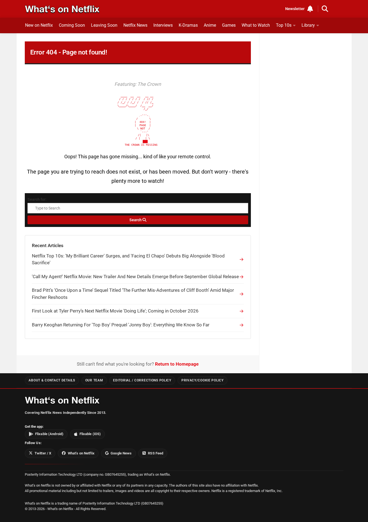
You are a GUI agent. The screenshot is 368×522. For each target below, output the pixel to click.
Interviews (163, 25)
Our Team (94, 380)
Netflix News (135, 25)
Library (308, 25)
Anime (210, 25)
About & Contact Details (52, 380)
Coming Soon (72, 25)
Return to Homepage (177, 364)
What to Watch (256, 25)
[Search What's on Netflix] (325, 8)
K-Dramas (188, 25)
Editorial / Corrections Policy (142, 380)
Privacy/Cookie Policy (202, 380)
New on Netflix (39, 25)
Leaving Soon (104, 25)
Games (229, 25)
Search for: (37, 199)
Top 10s (283, 25)
